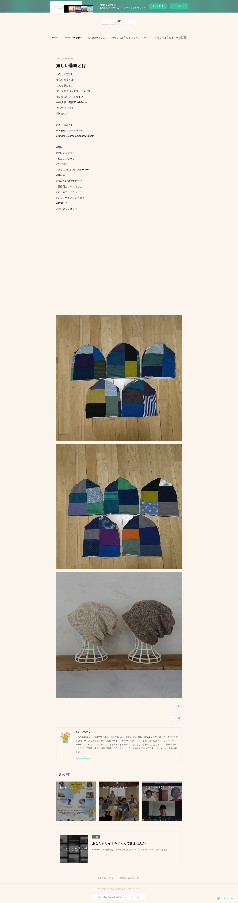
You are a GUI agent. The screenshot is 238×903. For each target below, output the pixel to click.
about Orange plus (73, 37)
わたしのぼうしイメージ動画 (170, 37)
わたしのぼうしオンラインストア (129, 37)
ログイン (178, 6)
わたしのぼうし (96, 37)
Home (55, 37)
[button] (55, 37)
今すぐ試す (158, 6)
